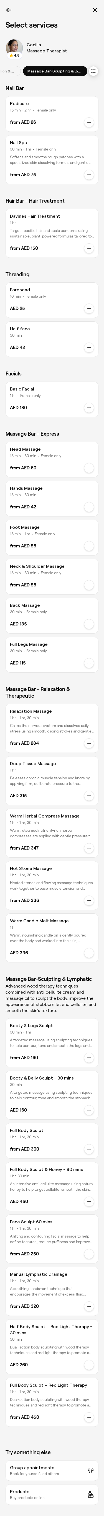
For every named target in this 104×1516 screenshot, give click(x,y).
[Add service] (89, 309)
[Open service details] (89, 122)
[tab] (55, 71)
